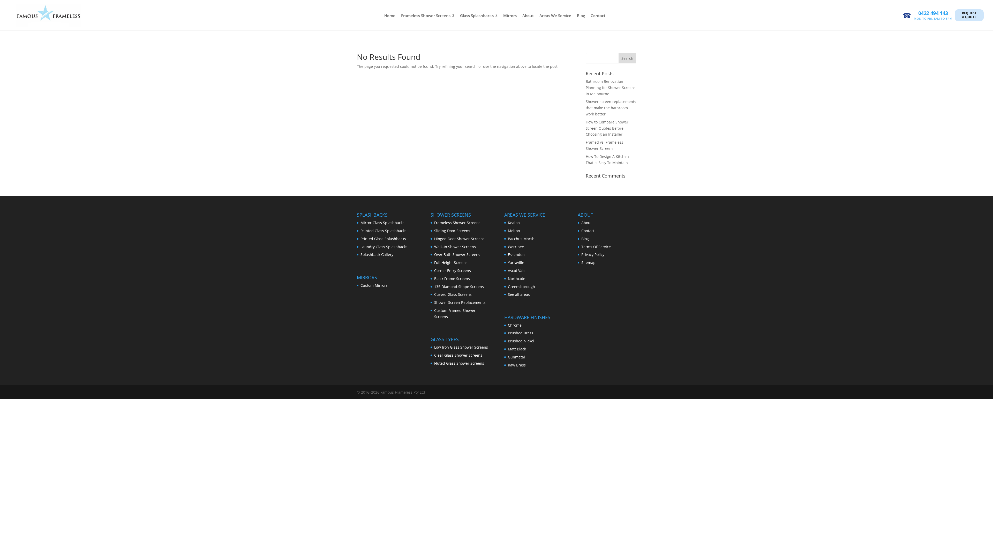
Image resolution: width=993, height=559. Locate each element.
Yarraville (516, 262)
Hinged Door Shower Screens (459, 238)
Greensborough (521, 286)
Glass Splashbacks (477, 15)
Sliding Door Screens (452, 230)
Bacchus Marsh (521, 238)
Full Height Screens (451, 262)
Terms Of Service (596, 246)
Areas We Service (555, 15)
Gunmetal (516, 357)
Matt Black (517, 349)
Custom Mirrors (374, 285)
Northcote (516, 278)
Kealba (514, 222)
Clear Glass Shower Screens (458, 355)
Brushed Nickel (521, 341)
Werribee (516, 246)
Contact (598, 15)
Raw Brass (517, 365)
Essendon (516, 254)
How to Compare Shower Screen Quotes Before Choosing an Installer (607, 128)
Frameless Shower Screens (425, 15)
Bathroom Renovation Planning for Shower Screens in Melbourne (611, 87)
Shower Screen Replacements (460, 302)
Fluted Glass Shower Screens (459, 363)
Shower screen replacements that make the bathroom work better (611, 107)
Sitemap (588, 262)
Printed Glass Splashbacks (383, 238)
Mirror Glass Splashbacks (382, 222)
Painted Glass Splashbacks (383, 230)
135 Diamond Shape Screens (459, 286)
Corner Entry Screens (452, 270)
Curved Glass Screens (453, 294)
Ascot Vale (516, 270)
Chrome (515, 325)
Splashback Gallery (376, 254)
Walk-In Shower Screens (455, 246)
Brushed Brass (520, 332)
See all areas (519, 294)
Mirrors (510, 15)
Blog (581, 15)
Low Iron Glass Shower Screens (461, 347)
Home (389, 15)
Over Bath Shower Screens (457, 254)
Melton (514, 230)
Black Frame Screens (452, 278)
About (528, 15)
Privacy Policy (592, 254)
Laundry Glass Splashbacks (384, 246)
